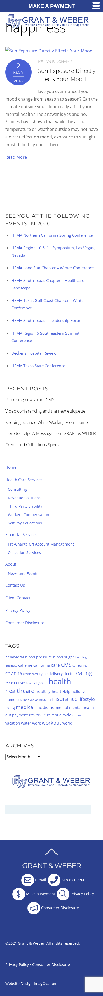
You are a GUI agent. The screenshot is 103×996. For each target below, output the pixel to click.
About (10, 564)
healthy (43, 691)
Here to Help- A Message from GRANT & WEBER (50, 433)
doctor (69, 673)
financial (31, 683)
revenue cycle (59, 714)
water (26, 723)
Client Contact (17, 597)
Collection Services (24, 552)
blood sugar (63, 657)
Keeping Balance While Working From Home (46, 422)
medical (25, 707)
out (8, 714)
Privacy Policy (17, 610)
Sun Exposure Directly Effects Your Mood (66, 75)
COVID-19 (13, 673)
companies (79, 665)
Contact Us (15, 585)
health (60, 681)
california (41, 665)
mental (62, 707)
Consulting (17, 489)
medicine (45, 707)
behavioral (14, 657)
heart (56, 691)
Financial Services (21, 534)
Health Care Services (23, 479)
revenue (37, 715)
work (36, 723)
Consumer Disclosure (24, 622)
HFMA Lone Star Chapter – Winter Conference (52, 267)
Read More (16, 157)
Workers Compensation (28, 514)
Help (66, 691)
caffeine (25, 665)
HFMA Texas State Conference (38, 365)
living (10, 707)
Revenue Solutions (24, 497)
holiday (78, 691)
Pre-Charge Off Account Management (41, 544)
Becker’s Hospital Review (34, 353)
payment (20, 714)
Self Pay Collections (25, 523)
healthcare (19, 691)
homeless (13, 699)
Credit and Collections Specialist (35, 445)
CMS (66, 664)
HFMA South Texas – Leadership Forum (47, 320)
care (55, 665)
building (81, 657)
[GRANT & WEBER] (47, 26)
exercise (15, 682)
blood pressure (38, 657)
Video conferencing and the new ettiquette (45, 411)
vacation (12, 723)
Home (10, 467)
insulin (45, 699)
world (67, 723)
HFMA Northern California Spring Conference (52, 235)
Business (11, 665)
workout (51, 722)
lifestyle (87, 699)
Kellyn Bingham (53, 62)
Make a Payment (40, 893)
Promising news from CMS (29, 400)
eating (84, 673)
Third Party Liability (25, 506)
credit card (30, 674)
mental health (81, 707)
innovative (30, 700)
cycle (43, 673)
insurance (65, 698)
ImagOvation (45, 983)
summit (77, 715)
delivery (56, 673)
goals (43, 682)
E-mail (40, 880)
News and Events (23, 573)
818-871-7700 (72, 880)
